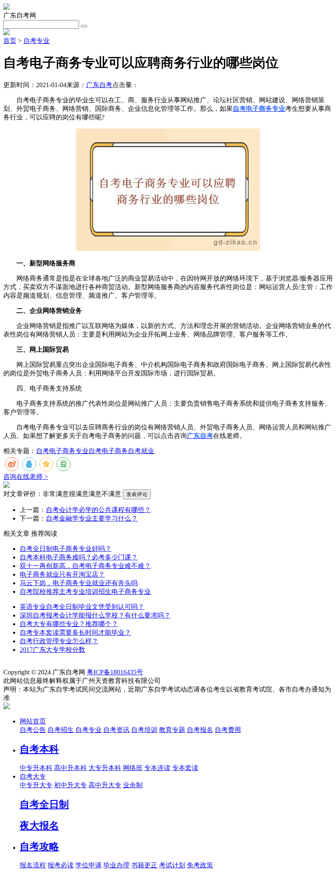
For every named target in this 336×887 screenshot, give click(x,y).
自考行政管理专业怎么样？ (59, 641)
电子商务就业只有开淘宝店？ (62, 574)
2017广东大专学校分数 (52, 649)
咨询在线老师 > (25, 476)
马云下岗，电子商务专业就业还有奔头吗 (79, 582)
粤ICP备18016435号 (115, 672)
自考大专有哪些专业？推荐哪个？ (69, 623)
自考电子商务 (108, 450)
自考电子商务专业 (62, 450)
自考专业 (36, 40)
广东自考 (99, 84)
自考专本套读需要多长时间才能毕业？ (75, 632)
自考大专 (33, 776)
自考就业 (141, 450)
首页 (9, 40)
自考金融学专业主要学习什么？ (92, 518)
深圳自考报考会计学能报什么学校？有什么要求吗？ (95, 615)
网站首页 (33, 721)
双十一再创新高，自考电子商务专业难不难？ (85, 565)
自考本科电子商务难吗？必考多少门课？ (79, 557)
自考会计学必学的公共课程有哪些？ (98, 509)
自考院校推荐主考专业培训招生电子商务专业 (85, 591)
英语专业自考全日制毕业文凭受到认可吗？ (82, 606)
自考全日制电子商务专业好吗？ (65, 548)
